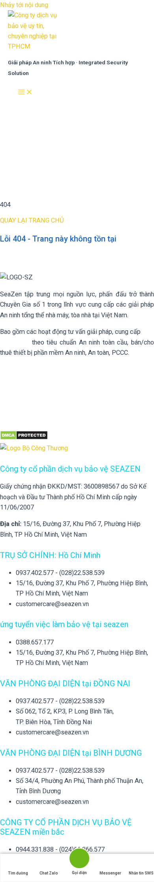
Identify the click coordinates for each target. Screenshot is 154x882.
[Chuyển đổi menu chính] (25, 92)
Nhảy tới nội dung (24, 5)
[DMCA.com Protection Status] (24, 438)
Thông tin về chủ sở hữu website (45, 386)
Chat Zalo (48, 873)
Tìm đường (18, 873)
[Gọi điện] (79, 859)
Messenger (110, 873)
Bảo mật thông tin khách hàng (40, 369)
